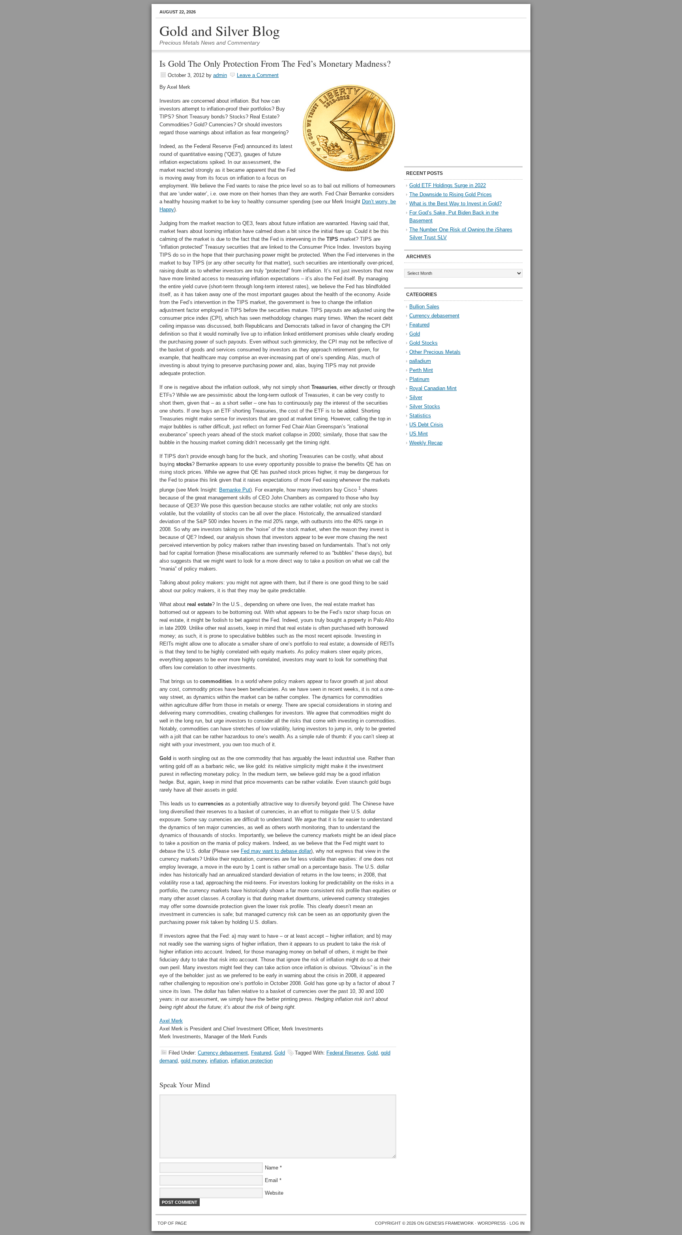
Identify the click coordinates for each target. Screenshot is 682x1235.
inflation (219, 1061)
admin (220, 75)
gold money (194, 1061)
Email (271, 1180)
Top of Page (172, 1223)
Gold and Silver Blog (219, 30)
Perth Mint (421, 370)
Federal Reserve (345, 1053)
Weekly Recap (425, 443)
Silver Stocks (424, 406)
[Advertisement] (453, 109)
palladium (420, 361)
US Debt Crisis (426, 425)
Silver (415, 397)
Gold (279, 1053)
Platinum (419, 379)
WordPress (492, 1223)
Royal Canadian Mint (433, 388)
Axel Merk (171, 1021)
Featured (261, 1053)
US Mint (418, 434)
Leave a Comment (258, 75)
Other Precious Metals (435, 352)
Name (271, 1168)
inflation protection (252, 1061)
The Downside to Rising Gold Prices (450, 194)
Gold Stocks (423, 343)
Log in (517, 1223)
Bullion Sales (424, 307)
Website (274, 1193)
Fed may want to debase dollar (276, 851)
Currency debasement (223, 1053)
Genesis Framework (449, 1223)
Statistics (420, 416)
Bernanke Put (234, 490)
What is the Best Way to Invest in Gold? (455, 203)
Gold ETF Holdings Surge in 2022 (447, 185)
